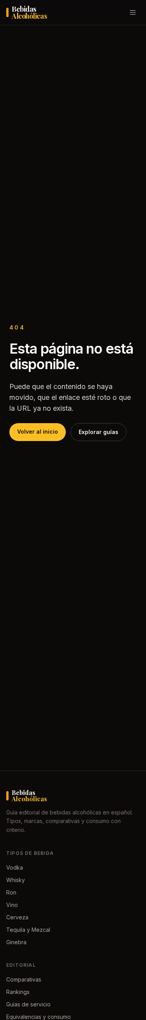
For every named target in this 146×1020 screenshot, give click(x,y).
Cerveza (17, 917)
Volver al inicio (37, 431)
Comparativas (23, 979)
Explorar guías (98, 432)
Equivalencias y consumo (38, 1016)
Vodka (14, 867)
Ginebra (16, 942)
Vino (12, 904)
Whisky (15, 880)
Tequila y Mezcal (28, 929)
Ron (11, 892)
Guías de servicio (28, 1004)
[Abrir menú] (133, 12)
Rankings (18, 992)
